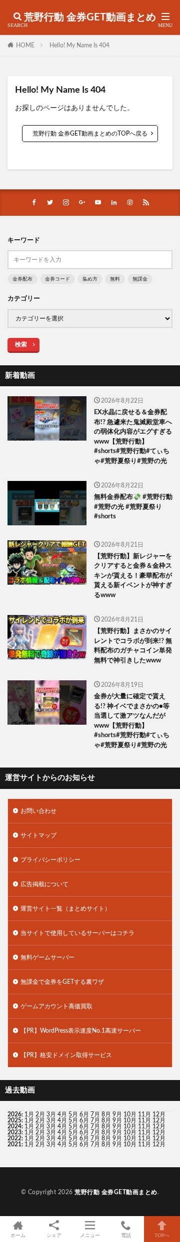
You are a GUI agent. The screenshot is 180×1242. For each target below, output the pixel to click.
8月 (106, 1114)
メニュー (90, 1235)
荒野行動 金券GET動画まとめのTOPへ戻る (90, 134)
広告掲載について (44, 884)
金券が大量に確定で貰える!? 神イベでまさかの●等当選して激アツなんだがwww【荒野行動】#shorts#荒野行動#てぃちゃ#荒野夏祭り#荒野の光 (132, 721)
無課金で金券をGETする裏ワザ (62, 982)
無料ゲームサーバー (47, 957)
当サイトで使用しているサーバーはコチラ (77, 933)
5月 (73, 1114)
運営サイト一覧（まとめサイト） (65, 909)
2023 (15, 1132)
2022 (15, 1138)
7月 (95, 1114)
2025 (15, 1120)
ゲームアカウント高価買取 (56, 1006)
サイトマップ (38, 835)
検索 (21, 344)
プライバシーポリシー (50, 860)
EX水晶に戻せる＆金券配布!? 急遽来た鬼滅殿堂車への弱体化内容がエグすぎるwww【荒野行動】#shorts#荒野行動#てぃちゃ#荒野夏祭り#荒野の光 (133, 437)
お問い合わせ (38, 811)
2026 (15, 1114)
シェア (54, 1235)
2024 (15, 1126)
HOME (25, 45)
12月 (159, 1120)
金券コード (57, 279)
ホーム (18, 1235)
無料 (115, 279)
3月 (51, 1114)
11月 (144, 1120)
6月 (84, 1114)
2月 (40, 1114)
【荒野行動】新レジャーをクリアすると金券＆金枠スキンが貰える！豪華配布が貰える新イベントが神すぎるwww (133, 576)
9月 (117, 1120)
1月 (29, 1114)
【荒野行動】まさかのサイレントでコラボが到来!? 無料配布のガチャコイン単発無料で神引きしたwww (133, 646)
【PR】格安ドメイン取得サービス (66, 1055)
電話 (126, 1235)
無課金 (140, 279)
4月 (62, 1114)
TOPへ (162, 1235)
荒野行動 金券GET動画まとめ (90, 17)
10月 (130, 1120)
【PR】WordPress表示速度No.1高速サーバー (80, 1031)
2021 (15, 1144)
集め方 (90, 279)
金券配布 (22, 279)
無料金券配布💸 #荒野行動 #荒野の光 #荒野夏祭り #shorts (133, 507)
